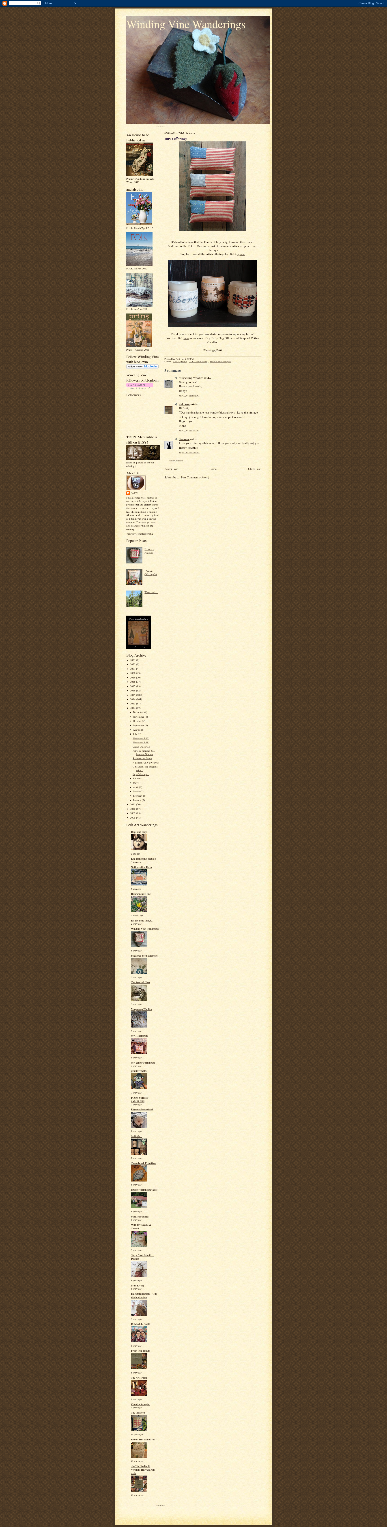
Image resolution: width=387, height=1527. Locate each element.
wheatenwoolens (139, 1216)
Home (213, 469)
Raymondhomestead (142, 1109)
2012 (133, 708)
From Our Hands (140, 1351)
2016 (133, 690)
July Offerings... (141, 774)
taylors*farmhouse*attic (144, 1190)
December (138, 712)
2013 (133, 703)
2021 (133, 668)
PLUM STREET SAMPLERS (139, 1099)
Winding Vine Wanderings (185, 23)
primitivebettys (139, 1071)
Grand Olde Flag (141, 746)
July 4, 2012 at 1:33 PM (189, 452)
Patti (134, 493)
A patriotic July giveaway (146, 762)
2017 (133, 686)
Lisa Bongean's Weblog (143, 859)
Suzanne (184, 439)
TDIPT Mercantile (198, 361)
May (135, 782)
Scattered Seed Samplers (144, 956)
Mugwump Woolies (141, 1009)
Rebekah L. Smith (140, 1324)
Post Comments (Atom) (195, 477)
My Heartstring (139, 1036)
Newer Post (171, 469)
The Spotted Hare (140, 982)
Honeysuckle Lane (141, 894)
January (137, 800)
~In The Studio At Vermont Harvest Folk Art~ (143, 1469)
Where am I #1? (141, 742)
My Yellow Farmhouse (143, 1062)
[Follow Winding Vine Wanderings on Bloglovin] (142, 367)
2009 (133, 813)
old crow (184, 404)
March (136, 791)
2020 (133, 673)
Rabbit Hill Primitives (143, 1439)
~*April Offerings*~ (150, 572)
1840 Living (137, 1285)
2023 (133, 660)
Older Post (254, 469)
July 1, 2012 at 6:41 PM (189, 395)
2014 (133, 699)
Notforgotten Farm (141, 867)
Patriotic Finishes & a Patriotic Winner (144, 752)
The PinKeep (138, 1412)
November (139, 716)
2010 (133, 808)
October (137, 721)
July (135, 734)
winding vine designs (220, 361)
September (139, 725)
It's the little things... (142, 920)
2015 (133, 695)
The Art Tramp (139, 1378)
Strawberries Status (142, 758)
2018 (133, 681)
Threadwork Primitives (143, 1163)
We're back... (151, 592)
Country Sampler (140, 1404)
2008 (133, 817)
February (138, 795)
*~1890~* (136, 1136)
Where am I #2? (141, 738)
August (137, 729)
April (136, 787)
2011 (133, 804)
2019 (133, 677)
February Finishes (149, 550)
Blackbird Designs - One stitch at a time (144, 1295)
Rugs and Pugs (139, 832)
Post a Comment (176, 460)
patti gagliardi (180, 361)
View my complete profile (139, 533)
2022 (133, 664)
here (242, 254)
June (135, 778)
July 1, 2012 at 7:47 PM (189, 430)
